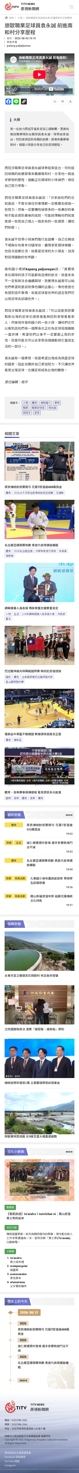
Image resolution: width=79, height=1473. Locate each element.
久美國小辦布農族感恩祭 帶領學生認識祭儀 (51, 880)
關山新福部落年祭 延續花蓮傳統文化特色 (51, 898)
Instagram (10, 1465)
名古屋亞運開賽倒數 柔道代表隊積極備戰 (31, 545)
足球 (37, 412)
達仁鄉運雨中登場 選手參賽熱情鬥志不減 (50, 845)
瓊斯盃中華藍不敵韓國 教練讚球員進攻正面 (33, 734)
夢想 (57, 402)
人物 (25, 402)
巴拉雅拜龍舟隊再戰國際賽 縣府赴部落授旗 (33, 671)
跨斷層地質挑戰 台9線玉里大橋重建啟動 (31, 1136)
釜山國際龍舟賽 (15, 681)
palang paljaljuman (19, 45)
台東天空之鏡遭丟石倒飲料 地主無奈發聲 (31, 975)
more (23, 1380)
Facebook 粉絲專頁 (15, 1456)
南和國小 (46, 402)
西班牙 (27, 412)
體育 (34, 402)
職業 (25, 407)
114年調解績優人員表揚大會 (38, 614)
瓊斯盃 (17, 740)
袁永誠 (52, 407)
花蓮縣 (60, 492)
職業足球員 (38, 407)
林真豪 (63, 551)
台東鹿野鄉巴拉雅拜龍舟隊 (37, 677)
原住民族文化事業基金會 (18, 1452)
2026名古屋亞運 (23, 551)
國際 (8, 798)
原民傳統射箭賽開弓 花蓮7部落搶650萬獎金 (33, 487)
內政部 (61, 614)
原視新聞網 (30, 8)
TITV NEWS (28, 4)
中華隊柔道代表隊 (45, 551)
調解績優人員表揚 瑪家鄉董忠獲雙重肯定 (31, 608)
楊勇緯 (9, 555)
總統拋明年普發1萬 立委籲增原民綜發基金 (32, 1082)
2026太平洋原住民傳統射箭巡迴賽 (33, 492)
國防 (8, 677)
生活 (16, 614)
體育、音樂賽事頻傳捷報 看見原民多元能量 (33, 792)
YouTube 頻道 (12, 1461)
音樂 (16, 798)
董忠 (8, 618)
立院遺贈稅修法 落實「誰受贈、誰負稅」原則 (34, 1029)
